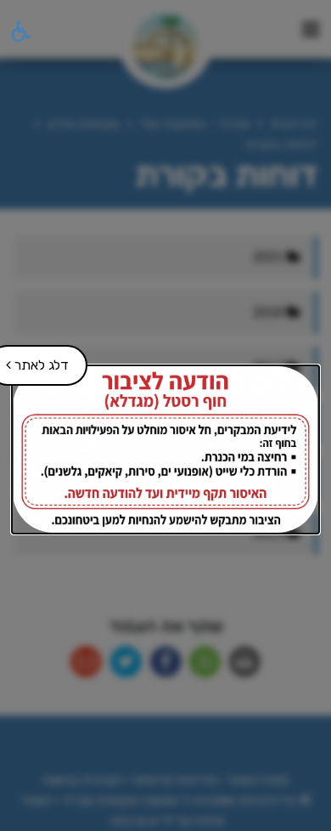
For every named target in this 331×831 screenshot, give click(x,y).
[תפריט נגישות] (19, 31)
